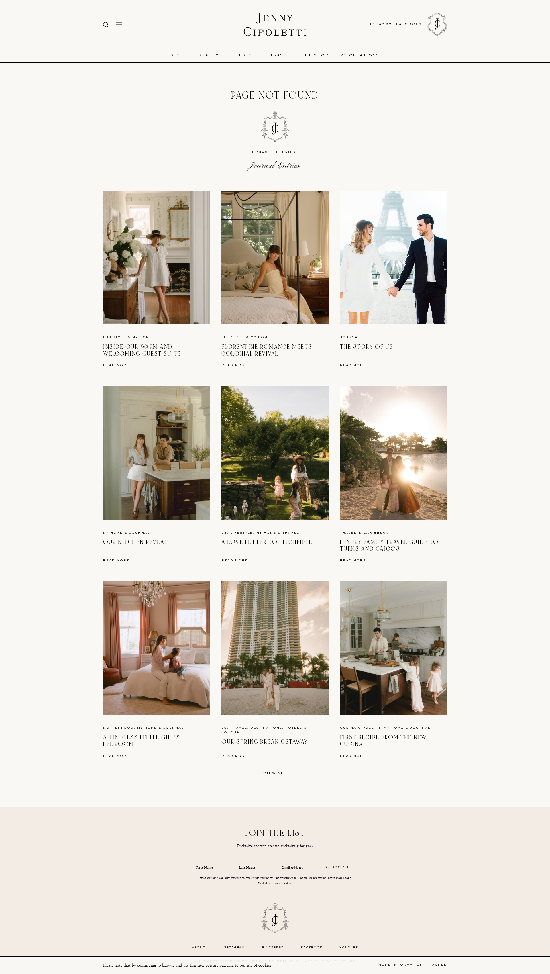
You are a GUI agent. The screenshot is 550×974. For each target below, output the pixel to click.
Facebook (311, 947)
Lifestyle (245, 55)
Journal (350, 337)
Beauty (208, 55)
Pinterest (273, 947)
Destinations (266, 728)
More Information (400, 965)
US (224, 533)
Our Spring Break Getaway (264, 741)
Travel (280, 55)
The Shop (315, 55)
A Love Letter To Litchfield (267, 542)
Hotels (293, 728)
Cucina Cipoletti (360, 728)
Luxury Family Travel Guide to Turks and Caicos (389, 545)
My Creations (360, 55)
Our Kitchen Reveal (135, 542)
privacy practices (281, 883)
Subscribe (339, 867)
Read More (116, 365)
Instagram (233, 947)
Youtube (348, 947)
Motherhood (118, 728)
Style (178, 55)
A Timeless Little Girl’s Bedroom (141, 741)
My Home (142, 337)
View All (274, 773)
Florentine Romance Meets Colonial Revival (266, 350)
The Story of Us (367, 346)
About (198, 947)
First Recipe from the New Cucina (383, 741)
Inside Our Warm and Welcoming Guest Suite (142, 350)
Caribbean (376, 533)
